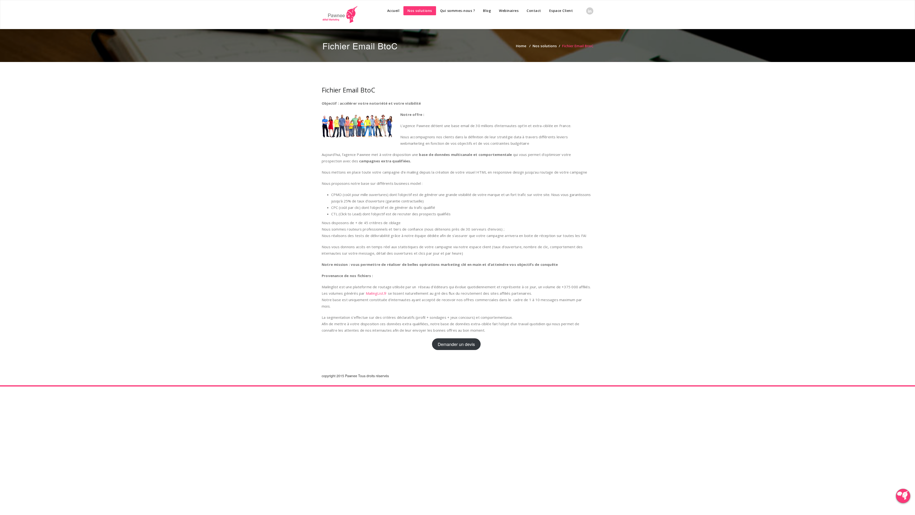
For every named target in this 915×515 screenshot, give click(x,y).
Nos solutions (419, 10)
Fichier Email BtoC (348, 90)
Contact (534, 10)
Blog (487, 10)
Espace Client (561, 10)
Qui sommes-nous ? (457, 10)
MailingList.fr (376, 293)
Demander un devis (456, 344)
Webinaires (508, 10)
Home (521, 45)
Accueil (393, 10)
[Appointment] (339, 15)
